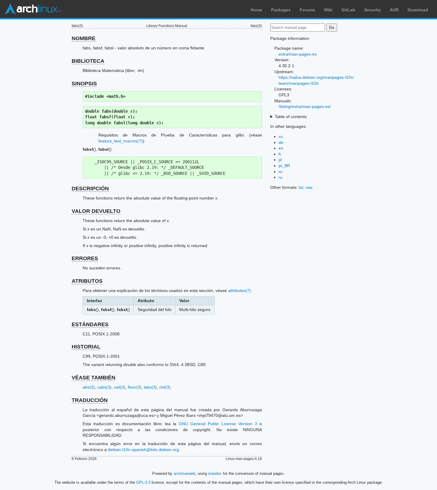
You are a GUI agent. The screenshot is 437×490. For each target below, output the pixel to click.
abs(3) (89, 387)
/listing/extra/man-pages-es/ (305, 106)
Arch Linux (32, 9)
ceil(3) (119, 387)
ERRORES (85, 258)
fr (280, 154)
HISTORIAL (86, 347)
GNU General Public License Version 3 (218, 423)
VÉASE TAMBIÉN (93, 378)
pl (280, 159)
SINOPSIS (84, 84)
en (281, 148)
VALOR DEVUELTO (96, 211)
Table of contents (291, 116)
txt (301, 187)
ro (280, 171)
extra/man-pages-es (298, 54)
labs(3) (150, 387)
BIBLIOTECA (88, 61)
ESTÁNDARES (90, 324)
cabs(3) (104, 387)
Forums (307, 9)
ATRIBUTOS (87, 281)
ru (280, 177)
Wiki (328, 9)
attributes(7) (239, 290)
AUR (394, 9)
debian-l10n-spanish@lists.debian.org (143, 449)
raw (309, 187)
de (281, 142)
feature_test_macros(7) (120, 141)
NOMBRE (83, 38)
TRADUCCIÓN (90, 400)
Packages (281, 9)
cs (281, 136)
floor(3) (135, 387)
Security (372, 9)
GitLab (348, 9)
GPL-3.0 (143, 482)
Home (256, 9)
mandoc (215, 473)
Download (418, 9)
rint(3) (165, 387)
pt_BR (284, 165)
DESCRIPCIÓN (90, 188)
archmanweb (184, 473)
